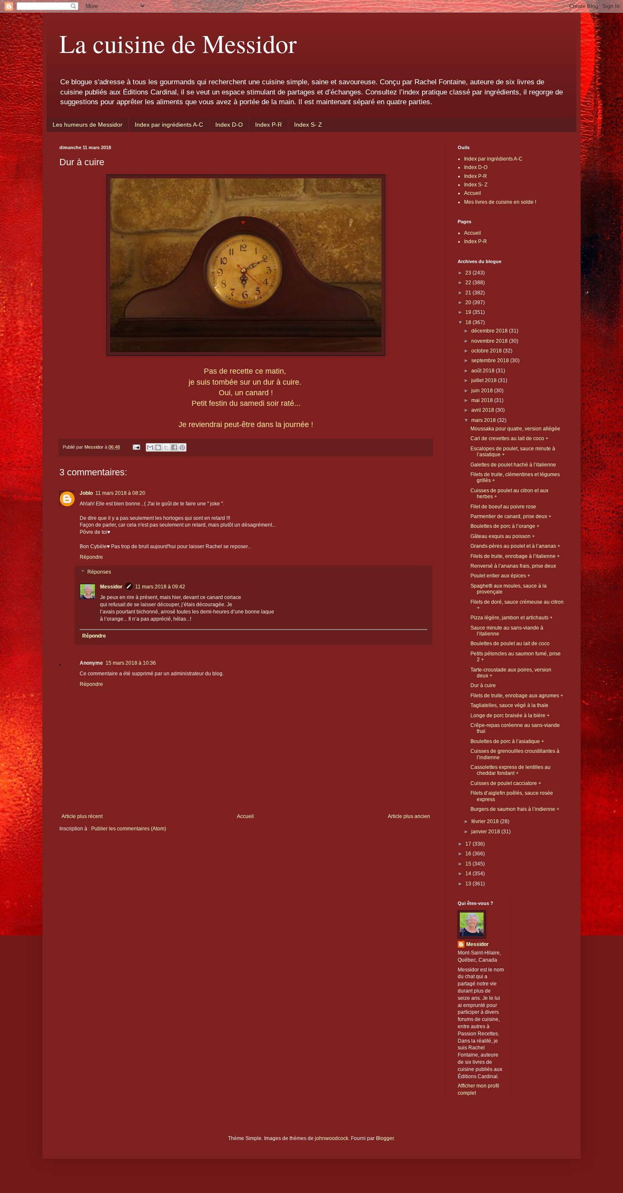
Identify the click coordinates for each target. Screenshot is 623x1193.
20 (469, 302)
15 (469, 864)
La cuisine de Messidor (178, 43)
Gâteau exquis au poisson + (502, 536)
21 (469, 293)
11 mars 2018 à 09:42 (160, 587)
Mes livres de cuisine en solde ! (500, 202)
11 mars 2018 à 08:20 (120, 493)
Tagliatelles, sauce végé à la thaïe (509, 705)
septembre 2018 (490, 360)
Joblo (86, 493)
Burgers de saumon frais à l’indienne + (514, 809)
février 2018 (485, 821)
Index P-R (268, 124)
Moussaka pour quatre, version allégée (515, 429)
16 (469, 854)
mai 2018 (482, 400)
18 (469, 322)
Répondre (91, 557)
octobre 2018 (487, 351)
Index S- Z (308, 124)
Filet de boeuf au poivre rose (503, 507)
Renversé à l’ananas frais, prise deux (513, 566)
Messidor (111, 587)
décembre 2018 (490, 331)
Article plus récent (82, 816)
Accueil (245, 816)
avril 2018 (483, 410)
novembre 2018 (490, 341)
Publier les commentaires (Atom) (128, 829)
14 (469, 874)
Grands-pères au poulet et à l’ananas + (515, 546)
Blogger (385, 1138)
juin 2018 (482, 391)
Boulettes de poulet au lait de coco (510, 643)
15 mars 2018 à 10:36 (131, 663)
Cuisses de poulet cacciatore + (505, 783)
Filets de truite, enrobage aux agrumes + (516, 696)
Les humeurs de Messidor (87, 124)
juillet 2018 (484, 380)
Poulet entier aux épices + (500, 576)
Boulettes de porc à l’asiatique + (507, 741)
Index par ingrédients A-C (169, 124)
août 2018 (483, 371)
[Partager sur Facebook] (174, 447)
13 (469, 884)
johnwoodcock (331, 1138)
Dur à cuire (483, 685)
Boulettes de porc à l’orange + (505, 526)
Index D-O (229, 124)
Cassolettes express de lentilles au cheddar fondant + (510, 770)
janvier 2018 (486, 832)
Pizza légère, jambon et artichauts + (511, 618)
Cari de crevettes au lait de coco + (509, 438)
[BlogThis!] (158, 447)
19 (469, 312)
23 (469, 273)
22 (469, 283)
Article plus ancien (409, 816)
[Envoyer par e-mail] (150, 447)
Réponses (99, 572)
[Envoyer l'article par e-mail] (136, 446)
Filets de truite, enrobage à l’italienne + (515, 556)
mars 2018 (484, 420)
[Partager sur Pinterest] (182, 447)
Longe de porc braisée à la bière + (510, 716)
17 (469, 844)
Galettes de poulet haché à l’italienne (513, 465)
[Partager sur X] (166, 447)
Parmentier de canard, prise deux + (510, 516)
